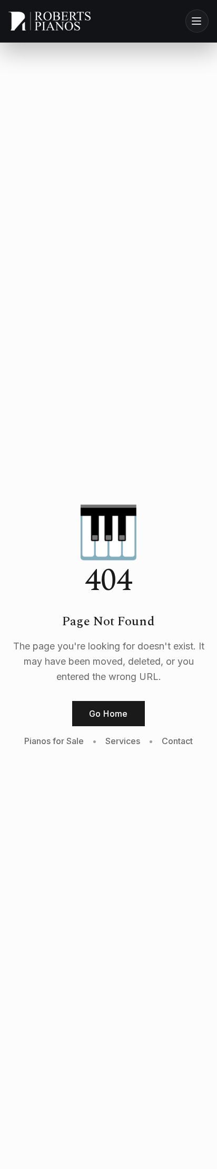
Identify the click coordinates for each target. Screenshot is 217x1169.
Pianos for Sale (54, 741)
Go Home (108, 713)
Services (122, 741)
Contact (177, 741)
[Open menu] (197, 21)
